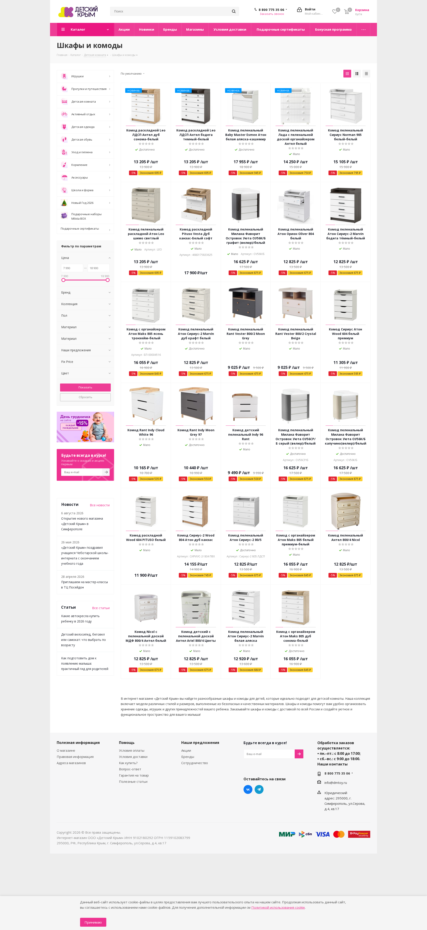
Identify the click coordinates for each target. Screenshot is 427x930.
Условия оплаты (131, 750)
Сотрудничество (194, 763)
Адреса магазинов (71, 763)
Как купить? (128, 763)
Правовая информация (75, 756)
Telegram (259, 789)
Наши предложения (200, 742)
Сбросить (85, 397)
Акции (186, 750)
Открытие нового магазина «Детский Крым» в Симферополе (82, 523)
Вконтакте (248, 789)
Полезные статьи (133, 781)
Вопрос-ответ (130, 769)
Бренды (187, 756)
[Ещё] (363, 29)
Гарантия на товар (134, 775)
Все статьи (101, 608)
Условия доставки (133, 756)
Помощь (127, 742)
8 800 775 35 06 (271, 10)
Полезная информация (78, 742)
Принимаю (93, 922)
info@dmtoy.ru (335, 782)
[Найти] (233, 11)
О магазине (66, 750)
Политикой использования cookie (278, 907)
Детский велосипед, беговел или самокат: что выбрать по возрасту (83, 639)
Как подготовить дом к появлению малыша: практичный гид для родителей (84, 663)
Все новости (100, 505)
